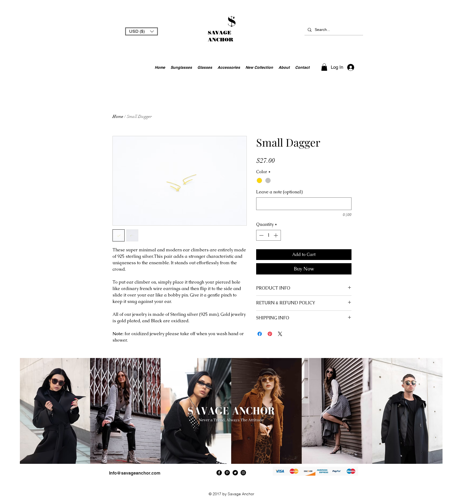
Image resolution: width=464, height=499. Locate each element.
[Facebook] (219, 472)
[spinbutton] (268, 235)
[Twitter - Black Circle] (235, 472)
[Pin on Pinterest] (270, 334)
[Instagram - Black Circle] (243, 472)
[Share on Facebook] (259, 334)
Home (118, 116)
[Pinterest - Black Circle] (227, 472)
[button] (141, 31)
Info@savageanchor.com (134, 473)
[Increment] (276, 235)
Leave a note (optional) (279, 192)
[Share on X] (280, 334)
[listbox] (141, 31)
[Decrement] (260, 235)
